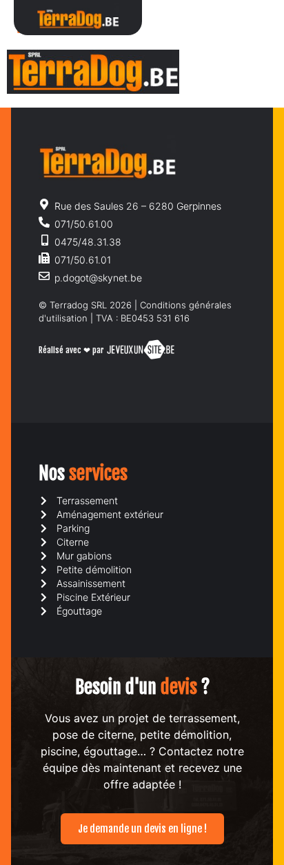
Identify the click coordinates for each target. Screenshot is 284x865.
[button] (245, 17)
